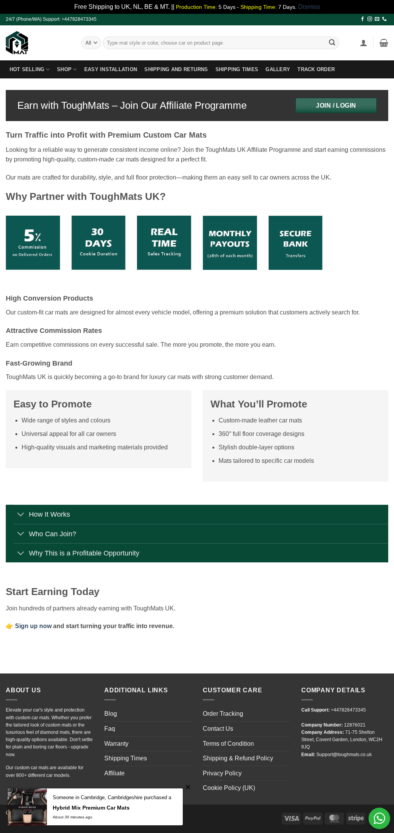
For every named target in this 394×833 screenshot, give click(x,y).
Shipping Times (237, 69)
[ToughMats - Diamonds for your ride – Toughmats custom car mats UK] (38, 42)
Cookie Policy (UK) (229, 788)
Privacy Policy (222, 773)
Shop (64, 69)
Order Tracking (223, 713)
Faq (109, 728)
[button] (363, 42)
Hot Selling (27, 69)
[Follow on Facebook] (362, 19)
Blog (110, 713)
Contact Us (218, 728)
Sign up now (33, 626)
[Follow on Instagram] (369, 19)
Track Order (316, 69)
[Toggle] (20, 515)
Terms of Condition (228, 743)
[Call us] (384, 19)
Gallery (277, 69)
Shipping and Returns (176, 69)
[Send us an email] (377, 19)
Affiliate (114, 773)
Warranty (116, 743)
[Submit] (332, 42)
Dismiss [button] (309, 6)
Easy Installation (110, 69)
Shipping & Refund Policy (238, 758)
